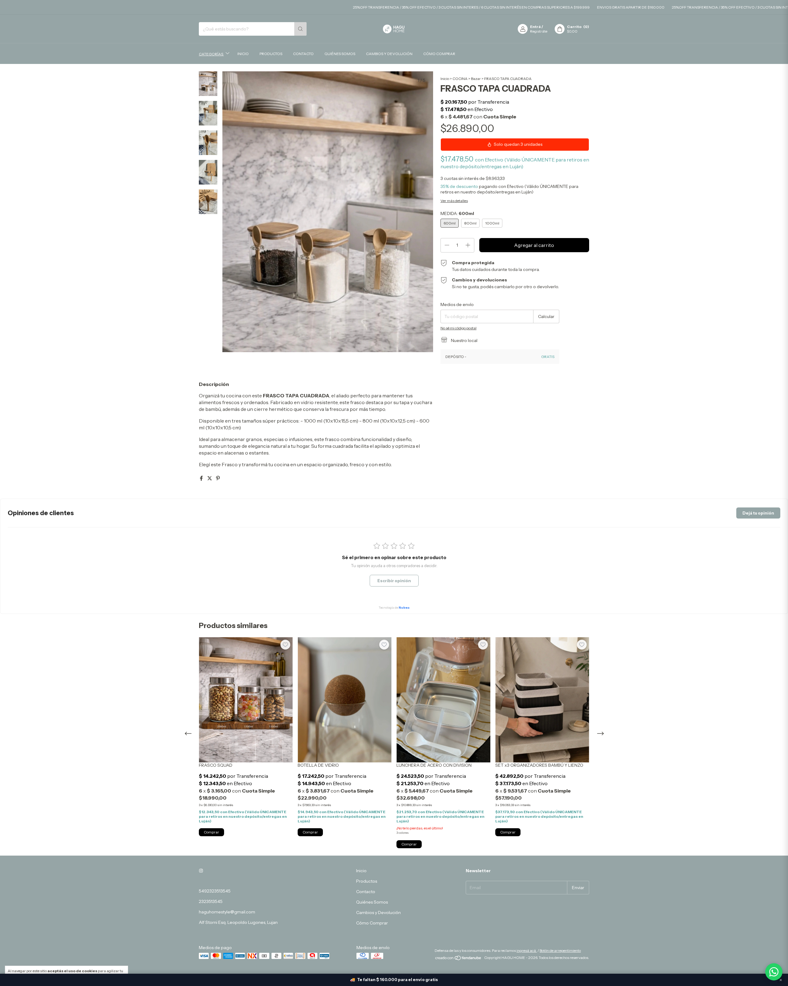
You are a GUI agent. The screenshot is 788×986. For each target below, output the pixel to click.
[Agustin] (773, 971)
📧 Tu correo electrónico (436, 498)
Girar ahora (457, 535)
